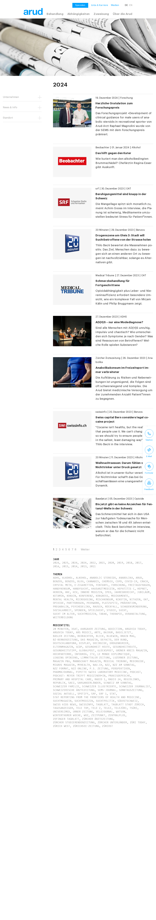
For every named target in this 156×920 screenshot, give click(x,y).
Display (84, 643)
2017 (138, 562)
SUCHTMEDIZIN (83, 700)
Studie (111, 610)
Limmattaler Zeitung (95, 657)
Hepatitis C (126, 588)
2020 (111, 562)
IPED (108, 592)
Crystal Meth (62, 585)
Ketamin (58, 595)
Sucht (123, 610)
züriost (107, 726)
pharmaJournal (63, 672)
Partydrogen (75, 603)
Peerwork (93, 603)
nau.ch (97, 665)
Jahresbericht (124, 592)
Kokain (71, 595)
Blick (100, 636)
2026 (56, 562)
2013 (83, 566)
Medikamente (119, 595)
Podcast (135, 672)
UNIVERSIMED (61, 711)
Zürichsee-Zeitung (86, 726)
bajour (108, 632)
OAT (128, 188)
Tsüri (133, 708)
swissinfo (101, 412)
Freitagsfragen (139, 585)
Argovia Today (135, 629)
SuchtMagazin (62, 700)
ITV (92, 654)
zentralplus (116, 715)
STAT (113, 693)
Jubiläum (143, 592)
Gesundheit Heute (97, 646)
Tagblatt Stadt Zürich (127, 704)
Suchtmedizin (87, 614)
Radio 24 (114, 679)
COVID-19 (131, 581)
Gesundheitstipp (64, 650)
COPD (119, 581)
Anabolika (126, 577)
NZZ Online (79, 668)
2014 (74, 566)
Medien (115, 5)
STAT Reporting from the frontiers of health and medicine (96, 697)
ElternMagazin (63, 646)
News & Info (10, 107)
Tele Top (82, 708)
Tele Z (96, 708)
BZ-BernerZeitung (65, 639)
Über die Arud (122, 14)
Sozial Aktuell (64, 693)
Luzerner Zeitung (125, 657)
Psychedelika (80, 606)
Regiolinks (131, 679)
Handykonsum (61, 588)
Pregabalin (60, 606)
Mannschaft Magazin (87, 661)
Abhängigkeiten (78, 14)
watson (120, 711)
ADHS (123, 317)
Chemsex (107, 581)
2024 (74, 562)
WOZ (86, 715)
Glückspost (105, 650)
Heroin (57, 592)
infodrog (80, 654)
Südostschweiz (127, 700)
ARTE (97, 632)
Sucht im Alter (64, 614)
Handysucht (80, 588)
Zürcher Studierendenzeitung (74, 722)
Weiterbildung (63, 617)
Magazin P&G (61, 661)
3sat (74, 629)
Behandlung (55, 14)
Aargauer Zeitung (92, 629)
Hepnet (142, 588)
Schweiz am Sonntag (117, 682)
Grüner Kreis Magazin (131, 650)
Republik (59, 682)
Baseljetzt (101, 499)
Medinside (137, 661)
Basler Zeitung (64, 636)
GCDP (79, 646)
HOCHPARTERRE (62, 654)
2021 (102, 562)
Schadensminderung (134, 606)
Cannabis (93, 581)
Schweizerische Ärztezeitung (74, 690)
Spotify (83, 693)
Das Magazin (89, 639)
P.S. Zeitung (99, 668)
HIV (75, 592)
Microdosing (84, 599)
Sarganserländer (89, 682)
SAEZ (71, 682)
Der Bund (120, 639)
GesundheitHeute (124, 646)
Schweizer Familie (66, 686)
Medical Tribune (105, 275)
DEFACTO (106, 639)
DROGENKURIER (119, 643)
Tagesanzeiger (63, 708)
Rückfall (111, 606)
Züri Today (137, 722)
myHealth (84, 665)
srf (97, 188)
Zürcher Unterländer (112, 722)
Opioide (139, 499)
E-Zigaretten (83, 585)
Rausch (97, 606)
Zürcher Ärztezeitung (108, 358)
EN (130, 5)
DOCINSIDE (100, 643)
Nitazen (135, 599)
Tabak (103, 614)
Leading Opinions (65, 657)
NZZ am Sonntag (123, 665)
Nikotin (121, 599)
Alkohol (136, 147)
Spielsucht (96, 610)
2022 (93, 562)
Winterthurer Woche (67, 715)
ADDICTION (115, 629)
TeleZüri (120, 708)
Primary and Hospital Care (72, 679)
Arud (139, 577)
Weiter (85, 549)
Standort (8, 118)
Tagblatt (102, 704)
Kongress (102, 595)
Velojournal (104, 711)
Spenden (79, 610)
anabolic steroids (103, 577)
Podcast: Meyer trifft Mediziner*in (79, 675)
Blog (80, 581)
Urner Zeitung (83, 711)
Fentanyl (102, 585)
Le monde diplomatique (113, 654)
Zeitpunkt (98, 715)
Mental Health (63, 599)
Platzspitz (109, 603)
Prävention (128, 603)
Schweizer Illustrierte (99, 686)
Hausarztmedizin (102, 588)
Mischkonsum (104, 599)
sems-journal (107, 690)
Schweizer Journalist (134, 686)
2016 (56, 566)
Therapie (116, 614)
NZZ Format (60, 668)
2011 (93, 566)
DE (126, 5)
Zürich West (61, 726)
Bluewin (112, 636)
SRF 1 (103, 693)
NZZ (107, 665)
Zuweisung (101, 14)
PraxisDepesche (119, 675)
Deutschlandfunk (64, 643)
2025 (65, 562)
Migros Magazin (64, 665)
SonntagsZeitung (130, 690)
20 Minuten (102, 230)
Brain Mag (127, 636)
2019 (120, 562)
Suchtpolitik (105, 700)
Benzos (140, 230)
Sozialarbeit (62, 610)
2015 (65, 566)
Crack (144, 581)
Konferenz (86, 595)
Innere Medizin (91, 592)
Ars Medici (83, 632)
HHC (67, 592)
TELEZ (107, 708)
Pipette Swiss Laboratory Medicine (101, 672)
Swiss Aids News (64, 704)
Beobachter (102, 147)
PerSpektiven (120, 668)
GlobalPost (86, 650)
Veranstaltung (135, 614)
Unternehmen (11, 97)
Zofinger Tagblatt (66, 719)
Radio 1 (100, 679)
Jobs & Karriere (99, 5)
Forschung (126, 98)
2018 (129, 562)
